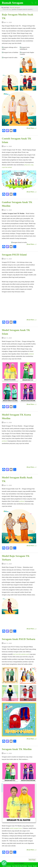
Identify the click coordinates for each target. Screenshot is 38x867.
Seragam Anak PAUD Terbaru (18, 639)
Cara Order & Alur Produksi (19, 866)
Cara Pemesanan (6, 866)
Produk (35, 866)
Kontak (30, 866)
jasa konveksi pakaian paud (21, 654)
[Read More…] (31, 128)
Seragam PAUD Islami (14, 254)
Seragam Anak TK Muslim (17, 749)
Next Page (32, 860)
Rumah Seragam (12, 2)
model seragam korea (16, 828)
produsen (31, 354)
